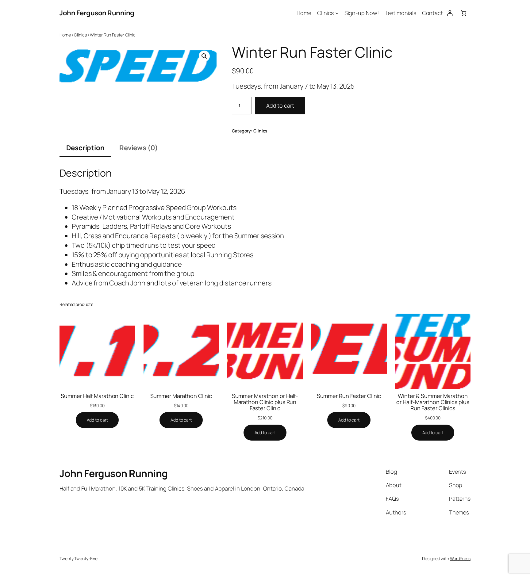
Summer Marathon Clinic (181, 396)
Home (65, 35)
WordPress (460, 558)
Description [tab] (85, 147)
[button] (204, 56)
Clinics (80, 35)
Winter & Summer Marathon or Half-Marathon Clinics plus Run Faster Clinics (432, 402)
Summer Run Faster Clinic (349, 396)
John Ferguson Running (97, 12)
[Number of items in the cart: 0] (463, 13)
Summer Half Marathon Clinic (97, 396)
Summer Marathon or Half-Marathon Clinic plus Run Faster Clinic (265, 402)
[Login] (450, 13)
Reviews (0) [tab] (138, 147)
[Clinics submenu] (337, 13)
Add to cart (280, 105)
